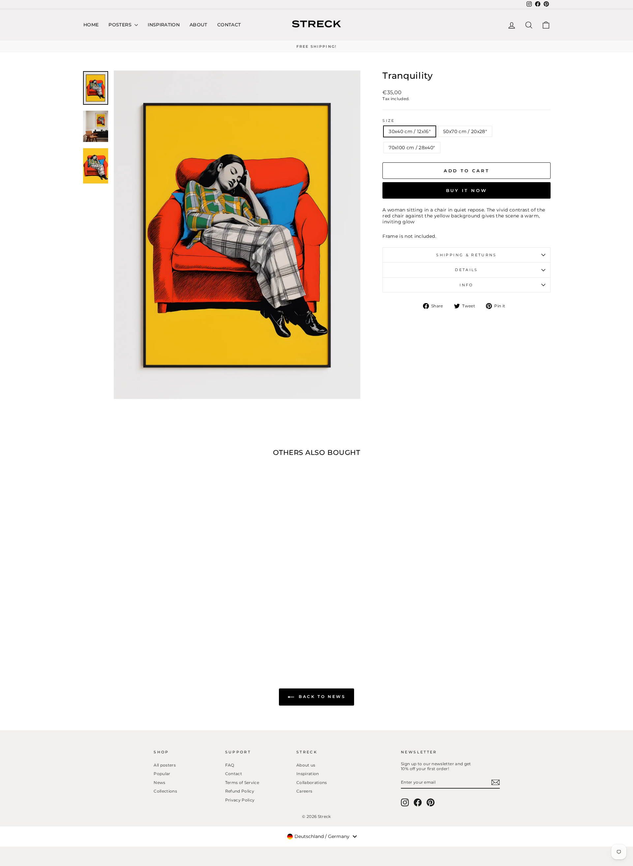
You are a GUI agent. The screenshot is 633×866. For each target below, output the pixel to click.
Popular (162, 773)
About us (306, 765)
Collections (165, 791)
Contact (229, 25)
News (159, 782)
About (198, 25)
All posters (165, 765)
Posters (120, 25)
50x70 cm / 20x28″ (465, 131)
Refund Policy (240, 791)
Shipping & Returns (466, 255)
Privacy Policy (240, 799)
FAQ (229, 765)
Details (466, 269)
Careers (304, 791)
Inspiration (164, 25)
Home (91, 25)
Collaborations (311, 782)
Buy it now (466, 190)
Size (388, 120)
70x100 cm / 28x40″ (412, 148)
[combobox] (322, 836)
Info (466, 285)
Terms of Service (242, 782)
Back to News (321, 696)
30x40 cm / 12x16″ (410, 131)
